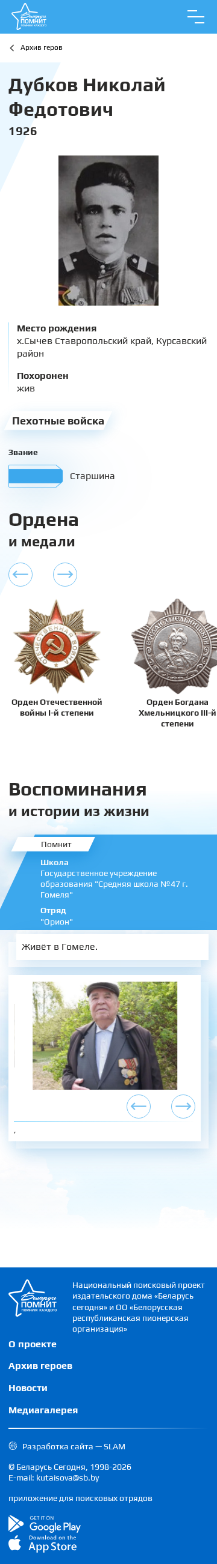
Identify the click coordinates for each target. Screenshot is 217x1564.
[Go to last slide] (139, 1106)
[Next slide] (183, 1106)
